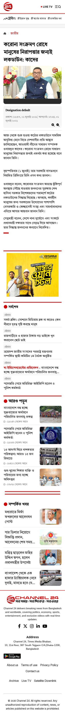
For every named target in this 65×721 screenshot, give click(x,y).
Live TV (26, 680)
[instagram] (32, 627)
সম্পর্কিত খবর (18, 504)
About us (12, 665)
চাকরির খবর (56, 18)
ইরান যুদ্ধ (24, 18)
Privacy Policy (49, 665)
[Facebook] (19, 627)
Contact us (32, 671)
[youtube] (44, 627)
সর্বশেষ (13, 307)
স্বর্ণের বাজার (39, 18)
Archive (14, 680)
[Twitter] (25, 627)
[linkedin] (38, 627)
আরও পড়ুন (17, 401)
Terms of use (29, 665)
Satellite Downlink (45, 680)
